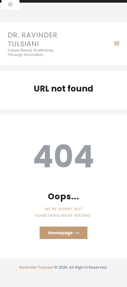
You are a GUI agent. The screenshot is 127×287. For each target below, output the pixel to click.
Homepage (60, 233)
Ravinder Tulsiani (36, 267)
